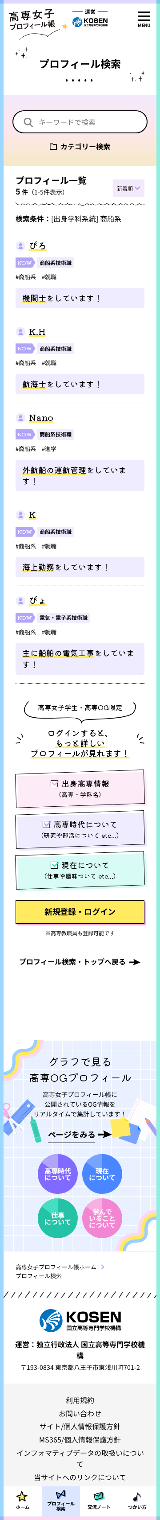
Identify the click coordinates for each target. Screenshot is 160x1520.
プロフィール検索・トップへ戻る (72, 961)
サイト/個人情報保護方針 (80, 1426)
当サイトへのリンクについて (80, 1477)
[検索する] (28, 123)
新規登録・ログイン (80, 911)
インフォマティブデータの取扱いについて (80, 1458)
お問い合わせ (80, 1413)
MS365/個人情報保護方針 (80, 1439)
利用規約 (80, 1400)
